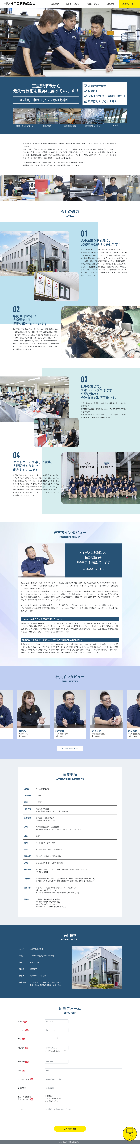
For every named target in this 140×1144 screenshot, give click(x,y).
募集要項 (110, 4)
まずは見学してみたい (55, 1098)
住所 (21, 1070)
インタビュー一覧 (68, 748)
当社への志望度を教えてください (25, 1098)
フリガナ (23, 1030)
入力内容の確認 (70, 1129)
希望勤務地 (22, 1088)
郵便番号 (23, 1062)
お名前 (22, 1021)
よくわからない (52, 1101)
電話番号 (23, 1048)
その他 (20, 1109)
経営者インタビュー (73, 4)
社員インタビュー (94, 4)
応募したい (51, 1096)
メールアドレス (25, 1079)
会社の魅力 (55, 4)
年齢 (21, 1039)
